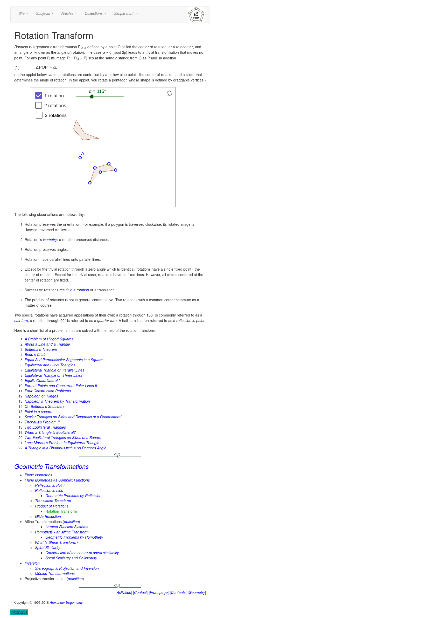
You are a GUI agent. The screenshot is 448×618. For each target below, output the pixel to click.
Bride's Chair (35, 354)
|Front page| (159, 592)
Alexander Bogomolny (66, 602)
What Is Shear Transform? (56, 542)
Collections (96, 15)
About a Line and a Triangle (47, 344)
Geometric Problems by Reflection (73, 495)
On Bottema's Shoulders (45, 406)
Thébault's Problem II (42, 421)
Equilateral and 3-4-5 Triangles (50, 364)
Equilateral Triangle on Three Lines (53, 375)
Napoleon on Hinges (41, 396)
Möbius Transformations (55, 573)
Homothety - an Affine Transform (62, 531)
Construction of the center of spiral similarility (82, 552)
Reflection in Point (50, 485)
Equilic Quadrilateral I (42, 380)
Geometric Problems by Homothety (74, 537)
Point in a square (38, 411)
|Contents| (178, 592)
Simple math (127, 15)
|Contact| (140, 592)
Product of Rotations (51, 506)
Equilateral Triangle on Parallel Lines (54, 370)
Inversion (32, 563)
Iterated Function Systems (66, 526)
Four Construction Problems (48, 390)
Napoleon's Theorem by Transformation (57, 401)
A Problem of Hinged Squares (49, 338)
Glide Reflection (48, 516)
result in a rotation (74, 289)
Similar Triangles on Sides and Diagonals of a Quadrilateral (73, 416)
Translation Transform (53, 500)
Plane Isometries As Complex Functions (57, 480)
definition (71, 521)
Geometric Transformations (51, 466)
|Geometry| (197, 592)
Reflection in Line (49, 490)
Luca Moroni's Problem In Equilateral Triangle (62, 442)
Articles (70, 15)
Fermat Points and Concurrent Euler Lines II (61, 385)
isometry (50, 239)
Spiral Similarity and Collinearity (71, 557)
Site (24, 15)
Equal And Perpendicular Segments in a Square (64, 359)
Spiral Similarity (47, 547)
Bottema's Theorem (41, 349)
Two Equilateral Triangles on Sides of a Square (63, 437)
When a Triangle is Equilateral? (50, 432)
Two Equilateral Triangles (45, 427)
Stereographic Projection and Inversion (67, 568)
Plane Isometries (38, 474)
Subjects (46, 15)
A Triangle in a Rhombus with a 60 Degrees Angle (65, 447)
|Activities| (124, 592)
